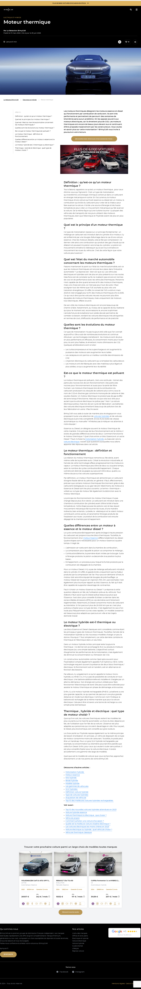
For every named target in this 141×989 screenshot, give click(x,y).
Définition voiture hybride (77, 792)
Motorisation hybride (75, 772)
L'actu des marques (79, 933)
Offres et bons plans (80, 936)
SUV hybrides (72, 789)
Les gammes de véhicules (77, 786)
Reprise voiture (78, 951)
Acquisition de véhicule (76, 798)
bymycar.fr (4, 948)
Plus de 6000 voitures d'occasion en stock (69, 3)
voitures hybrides (101, 416)
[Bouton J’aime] (126, 42)
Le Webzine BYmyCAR (11, 100)
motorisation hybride (94, 439)
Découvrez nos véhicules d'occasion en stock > (94, 139)
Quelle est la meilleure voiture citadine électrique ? (88, 824)
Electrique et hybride (30, 100)
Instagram (79, 972)
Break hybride (72, 781)
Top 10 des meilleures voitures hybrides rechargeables (90, 800)
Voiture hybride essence (76, 812)
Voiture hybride (78, 943)
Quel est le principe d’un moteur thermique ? (32, 119)
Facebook (63, 972)
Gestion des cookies (133, 983)
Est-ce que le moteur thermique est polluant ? (33, 131)
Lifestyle (75, 948)
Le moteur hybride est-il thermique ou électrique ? (34, 145)
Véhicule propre (73, 818)
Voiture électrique (79, 941)
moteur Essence (90, 538)
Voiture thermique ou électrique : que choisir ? (86, 815)
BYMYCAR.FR (8, 954)
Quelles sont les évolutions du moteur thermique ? (34, 128)
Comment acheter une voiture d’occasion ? (85, 821)
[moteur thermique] (8, 10)
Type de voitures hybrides (77, 795)
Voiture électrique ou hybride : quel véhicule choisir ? (89, 829)
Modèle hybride (72, 783)
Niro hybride (71, 778)
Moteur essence (73, 775)
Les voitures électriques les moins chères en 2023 (87, 827)
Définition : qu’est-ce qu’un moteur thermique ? (33, 116)
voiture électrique (72, 442)
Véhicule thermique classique (79, 832)
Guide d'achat (77, 946)
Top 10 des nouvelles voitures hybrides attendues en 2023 (91, 809)
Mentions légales (118, 983)
